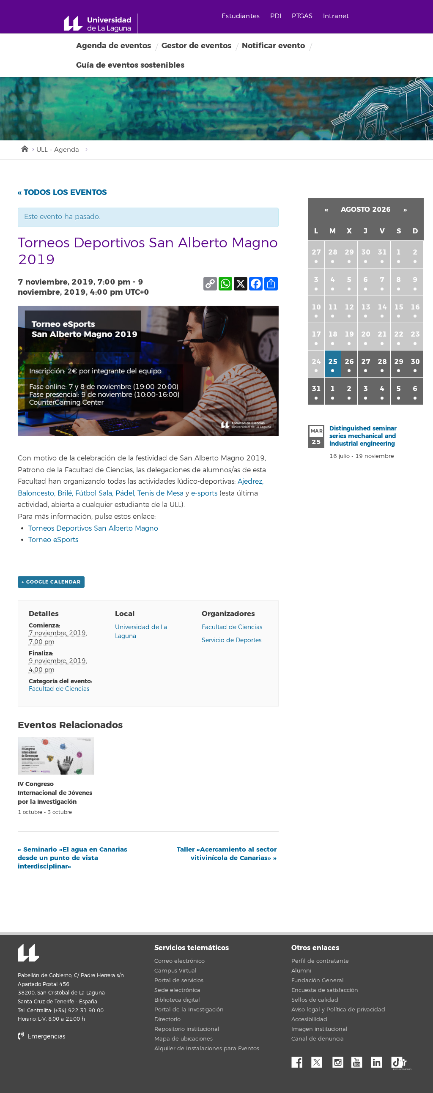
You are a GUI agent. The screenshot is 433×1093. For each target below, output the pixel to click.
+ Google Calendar (51, 582)
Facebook (300, 1060)
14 (382, 307)
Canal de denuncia (317, 1038)
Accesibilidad (309, 1019)
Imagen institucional (319, 1029)
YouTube (360, 1060)
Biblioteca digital (177, 1000)
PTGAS (302, 16)
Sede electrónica (177, 990)
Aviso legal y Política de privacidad (338, 1009)
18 (332, 334)
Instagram (340, 1060)
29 (349, 252)
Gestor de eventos (196, 46)
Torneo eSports (53, 540)
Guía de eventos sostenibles (130, 65)
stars (81, 1065)
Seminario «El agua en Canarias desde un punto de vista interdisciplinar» (72, 858)
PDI (275, 16)
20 (365, 334)
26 (349, 361)
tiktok (399, 1060)
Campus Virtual (175, 970)
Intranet (336, 16)
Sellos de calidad (314, 1000)
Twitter (320, 1060)
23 (415, 334)
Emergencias (45, 1036)
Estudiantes (241, 16)
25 (332, 361)
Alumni (301, 970)
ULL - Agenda (57, 150)
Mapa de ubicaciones (183, 1038)
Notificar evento (273, 46)
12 (349, 307)
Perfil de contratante (320, 961)
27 (316, 252)
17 (316, 334)
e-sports (204, 493)
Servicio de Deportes (231, 640)
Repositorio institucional (186, 1029)
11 (332, 307)
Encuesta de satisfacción (324, 990)
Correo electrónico (179, 961)
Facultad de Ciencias (59, 689)
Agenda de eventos (113, 46)
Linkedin (380, 1060)
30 (365, 252)
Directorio (167, 1019)
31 (382, 252)
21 (382, 334)
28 (332, 252)
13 (365, 307)
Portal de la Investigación (189, 1009)
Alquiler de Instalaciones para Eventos (206, 1048)
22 (398, 334)
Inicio (24, 148)
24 (316, 361)
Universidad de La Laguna (28, 953)
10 (316, 307)
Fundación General (317, 980)
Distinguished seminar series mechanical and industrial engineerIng (363, 436)
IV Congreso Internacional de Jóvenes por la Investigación (55, 793)
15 (398, 307)
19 (349, 334)
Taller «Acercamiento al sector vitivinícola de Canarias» (227, 853)
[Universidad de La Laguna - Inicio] (100, 24)
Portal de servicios (178, 980)
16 (415, 307)
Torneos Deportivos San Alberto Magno (93, 528)
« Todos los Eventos (62, 192)
